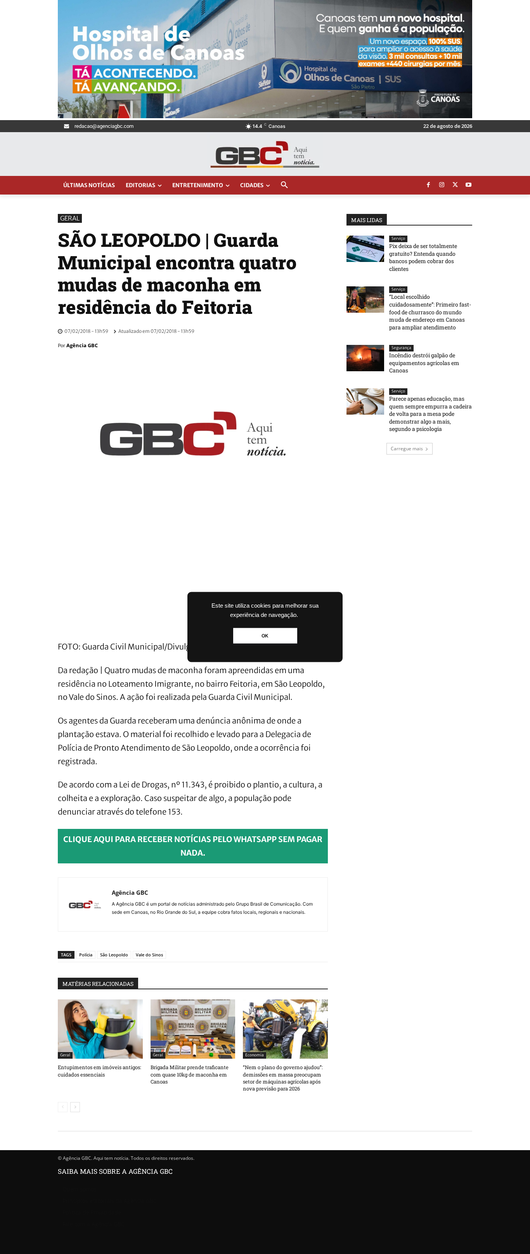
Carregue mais (407, 448)
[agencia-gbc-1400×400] (265, 116)
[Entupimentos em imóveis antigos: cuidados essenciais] (100, 1029)
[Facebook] (428, 185)
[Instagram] (442, 185)
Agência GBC (82, 345)
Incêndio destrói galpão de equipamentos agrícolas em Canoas (424, 362)
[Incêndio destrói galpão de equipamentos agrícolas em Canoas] (365, 358)
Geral (70, 218)
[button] (284, 185)
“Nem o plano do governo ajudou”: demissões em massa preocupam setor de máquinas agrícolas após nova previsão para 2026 (283, 1078)
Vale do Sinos (149, 955)
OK (265, 636)
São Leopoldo (114, 955)
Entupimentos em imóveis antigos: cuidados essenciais (99, 1071)
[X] (455, 185)
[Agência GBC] (85, 904)
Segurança (401, 347)
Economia (254, 1055)
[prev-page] (63, 1107)
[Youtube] (469, 185)
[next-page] (75, 1107)
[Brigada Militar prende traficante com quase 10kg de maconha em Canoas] (193, 1029)
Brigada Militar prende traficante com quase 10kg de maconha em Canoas (190, 1074)
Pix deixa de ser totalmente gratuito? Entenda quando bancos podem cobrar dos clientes (423, 257)
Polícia (85, 955)
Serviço (398, 238)
